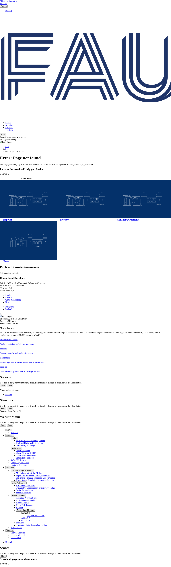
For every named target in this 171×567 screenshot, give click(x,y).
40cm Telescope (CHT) (26, 453)
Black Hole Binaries (24, 505)
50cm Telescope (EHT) (26, 455)
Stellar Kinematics (23, 493)
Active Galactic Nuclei (25, 500)
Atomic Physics (22, 503)
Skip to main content (8, 1)
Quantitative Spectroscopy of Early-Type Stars (35, 488)
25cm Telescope (23, 450)
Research (9, 127)
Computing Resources (20, 462)
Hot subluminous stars (25, 485)
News (6, 261)
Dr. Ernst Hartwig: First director (29, 443)
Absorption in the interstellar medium (31, 525)
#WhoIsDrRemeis (18, 460)
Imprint (7, 219)
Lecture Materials (18, 535)
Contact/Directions (128, 219)
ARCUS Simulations (35, 515)
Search (4, 6)
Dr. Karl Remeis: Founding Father (30, 440)
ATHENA (25, 518)
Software (20, 523)
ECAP (8, 123)
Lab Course (16, 537)
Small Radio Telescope (25, 458)
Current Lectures (18, 533)
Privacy (64, 219)
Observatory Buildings (25, 445)
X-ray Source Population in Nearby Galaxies (35, 480)
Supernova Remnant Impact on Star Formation (35, 478)
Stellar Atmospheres (24, 490)
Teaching (9, 130)
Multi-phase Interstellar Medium (29, 473)
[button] (85, 341)
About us (9, 125)
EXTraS (19, 507)
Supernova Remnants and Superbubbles (33, 475)
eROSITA (25, 520)
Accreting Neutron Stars (26, 498)
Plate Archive (16, 527)
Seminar (14, 432)
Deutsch (8, 11)
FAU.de (3, 3)
